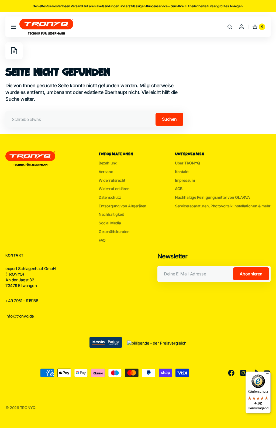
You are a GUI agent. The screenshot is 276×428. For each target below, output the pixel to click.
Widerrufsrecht (112, 180)
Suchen (169, 119)
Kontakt (181, 171)
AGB (178, 188)
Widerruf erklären (114, 188)
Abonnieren (251, 274)
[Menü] (267, 375)
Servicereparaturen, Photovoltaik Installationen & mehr (223, 206)
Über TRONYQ (187, 163)
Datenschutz (110, 197)
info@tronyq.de (19, 316)
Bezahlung (108, 163)
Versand (106, 171)
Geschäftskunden (114, 231)
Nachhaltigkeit (111, 214)
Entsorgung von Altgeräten (122, 206)
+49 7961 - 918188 (21, 300)
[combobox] (95, 119)
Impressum (185, 180)
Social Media (110, 223)
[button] (13, 27)
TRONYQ (27, 407)
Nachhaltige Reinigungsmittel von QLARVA (212, 197)
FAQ (102, 240)
